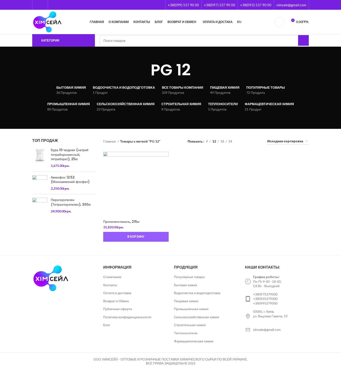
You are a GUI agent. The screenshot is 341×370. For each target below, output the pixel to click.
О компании (112, 277)
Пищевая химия (186, 301)
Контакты (110, 285)
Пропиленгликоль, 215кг (121, 221)
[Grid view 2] (243, 141)
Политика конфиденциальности (127, 317)
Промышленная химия (191, 309)
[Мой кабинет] (279, 22)
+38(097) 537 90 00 (219, 5)
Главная (109, 141)
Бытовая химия (185, 285)
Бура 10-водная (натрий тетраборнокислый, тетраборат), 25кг (69, 154)
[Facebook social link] (37, 5)
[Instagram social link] (42, 5)
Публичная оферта (117, 309)
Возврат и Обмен (116, 301)
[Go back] (145, 70)
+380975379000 (265, 294)
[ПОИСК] (303, 40)
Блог (106, 325)
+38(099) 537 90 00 (183, 5)
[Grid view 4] (257, 141)
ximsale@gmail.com (291, 5)
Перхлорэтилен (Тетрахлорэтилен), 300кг (71, 202)
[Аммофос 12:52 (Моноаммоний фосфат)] (39, 183)
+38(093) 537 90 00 (255, 5)
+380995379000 (265, 303)
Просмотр (165, 159)
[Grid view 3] (250, 141)
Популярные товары (189, 277)
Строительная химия (190, 325)
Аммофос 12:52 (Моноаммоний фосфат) (70, 179)
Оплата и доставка (117, 293)
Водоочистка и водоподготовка (197, 293)
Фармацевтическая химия (193, 341)
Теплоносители (185, 333)
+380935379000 (265, 299)
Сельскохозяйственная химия (196, 317)
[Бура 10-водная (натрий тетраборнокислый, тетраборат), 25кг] (39, 158)
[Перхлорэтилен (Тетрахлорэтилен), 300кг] (39, 205)
